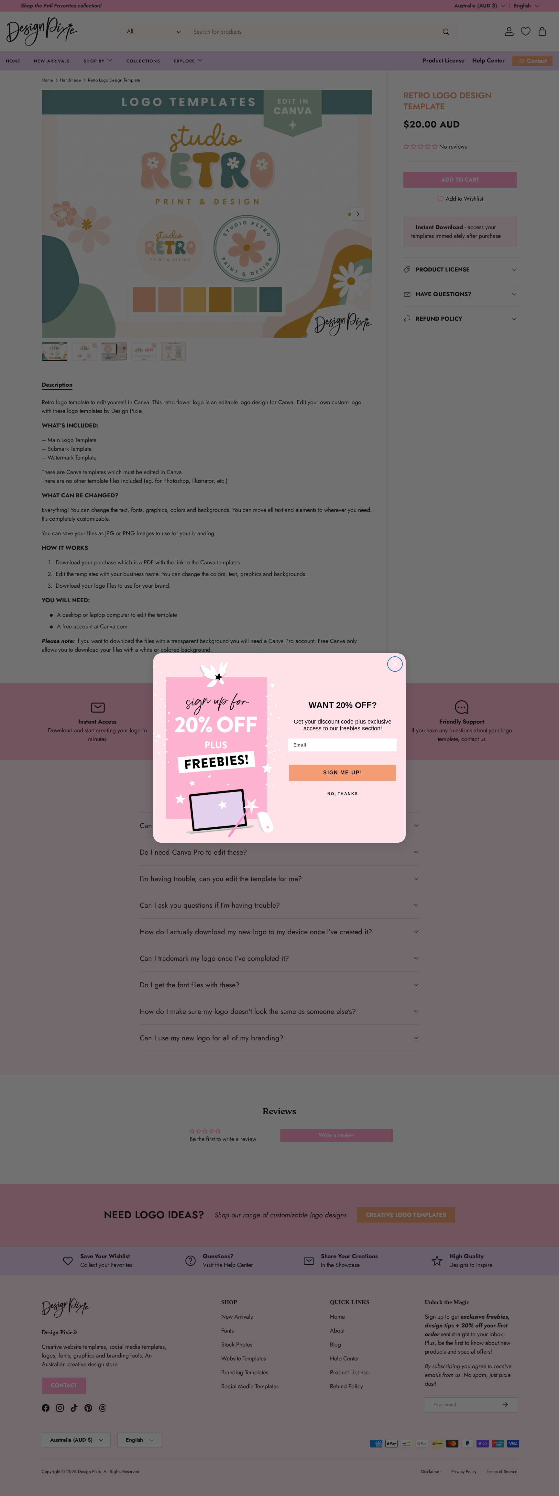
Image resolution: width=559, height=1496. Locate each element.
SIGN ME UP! (342, 772)
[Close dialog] (395, 664)
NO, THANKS (342, 794)
